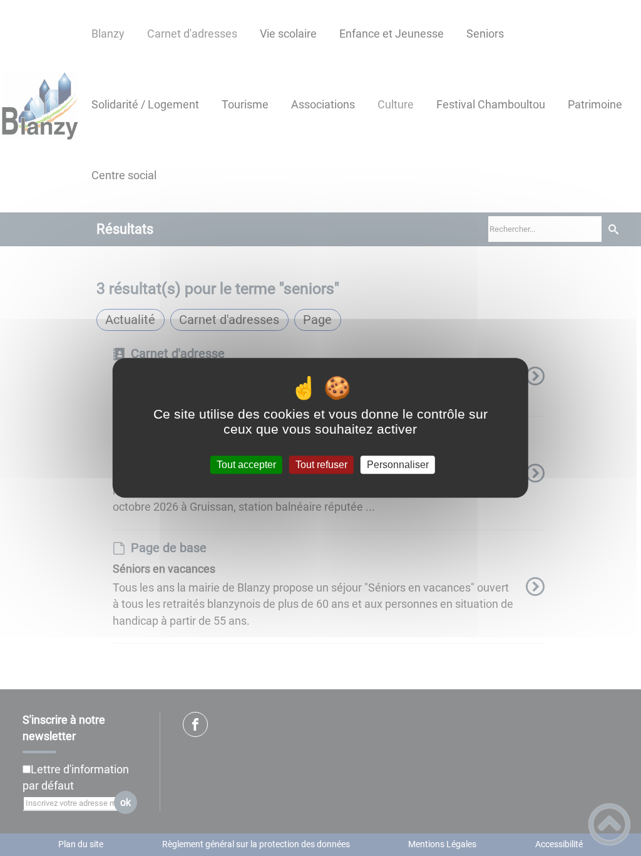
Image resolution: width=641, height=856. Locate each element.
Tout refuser (321, 464)
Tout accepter (246, 464)
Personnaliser (398, 464)
